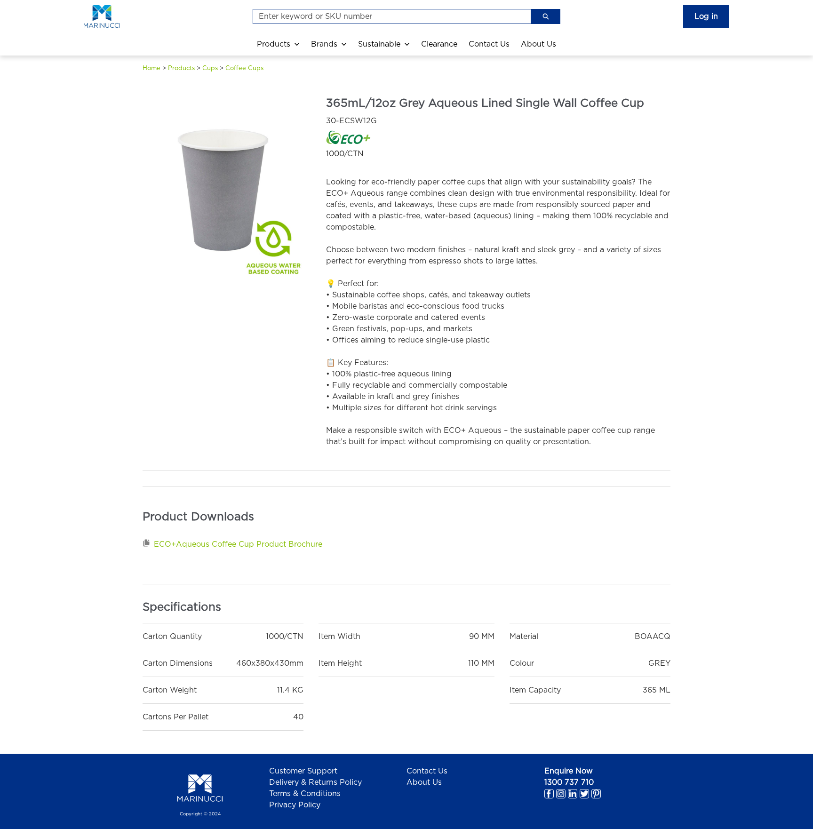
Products (273, 44)
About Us (538, 44)
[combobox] (388, 16)
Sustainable (379, 44)
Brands (324, 44)
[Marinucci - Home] (112, 16)
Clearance (439, 44)
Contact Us (489, 44)
